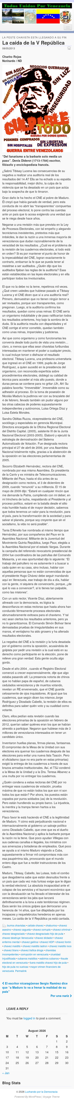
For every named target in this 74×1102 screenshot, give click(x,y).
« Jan (5, 1073)
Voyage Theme (51, 1096)
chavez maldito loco (60, 946)
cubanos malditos (27, 958)
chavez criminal (61, 929)
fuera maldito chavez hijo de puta (48, 962)
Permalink (21, 971)
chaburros (51, 925)
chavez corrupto (42, 929)
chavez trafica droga (32, 950)
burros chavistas (16, 925)
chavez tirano (11, 950)
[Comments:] (70, 48)
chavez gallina (30, 942)
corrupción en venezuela (35, 954)
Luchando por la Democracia (41, 1091)
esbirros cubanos (49, 958)
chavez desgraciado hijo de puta (45, 933)
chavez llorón (63, 942)
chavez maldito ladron (35, 946)
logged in (29, 1018)
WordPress (35, 1096)
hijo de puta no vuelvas (15, 966)
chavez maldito (12, 946)
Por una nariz (60, 996)
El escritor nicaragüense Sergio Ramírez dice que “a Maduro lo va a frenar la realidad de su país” (35, 987)
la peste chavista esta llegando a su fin (34, 37)
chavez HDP (47, 942)
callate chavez (36, 925)
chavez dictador (44, 937)
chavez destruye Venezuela (17, 937)
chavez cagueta (22, 929)
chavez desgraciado (13, 933)
